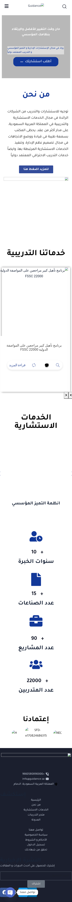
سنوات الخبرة (36, 562)
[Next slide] (66, 395)
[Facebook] (4, 892)
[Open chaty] (10, 892)
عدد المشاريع (36, 648)
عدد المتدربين (36, 691)
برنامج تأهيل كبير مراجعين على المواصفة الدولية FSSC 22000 (36, 347)
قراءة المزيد (19, 365)
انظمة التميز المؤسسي (36, 503)
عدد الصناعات (36, 604)
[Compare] (36, 365)
